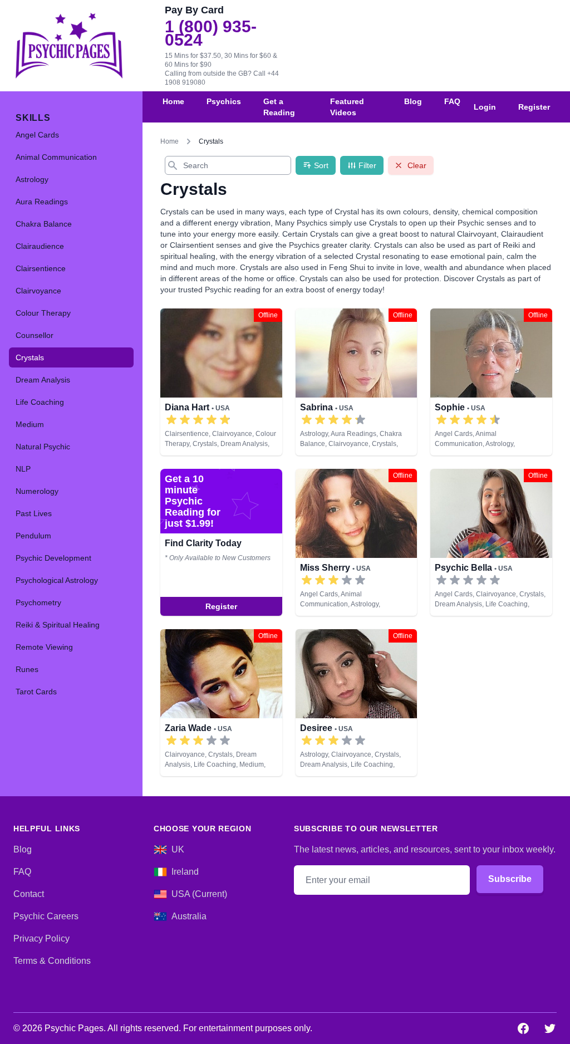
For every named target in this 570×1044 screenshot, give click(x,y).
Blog (413, 101)
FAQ (452, 101)
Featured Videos (347, 107)
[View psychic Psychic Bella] (491, 542)
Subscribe (510, 879)
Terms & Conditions (52, 960)
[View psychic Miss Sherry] (221, 542)
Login (485, 106)
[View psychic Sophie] (491, 381)
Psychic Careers (45, 916)
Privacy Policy (41, 938)
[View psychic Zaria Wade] (221, 702)
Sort (321, 165)
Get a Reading (279, 107)
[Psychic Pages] (69, 46)
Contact (28, 894)
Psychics (224, 101)
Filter (367, 165)
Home (173, 101)
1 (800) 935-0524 (211, 33)
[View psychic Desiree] (356, 702)
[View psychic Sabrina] (356, 381)
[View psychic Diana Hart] (221, 381)
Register (534, 106)
